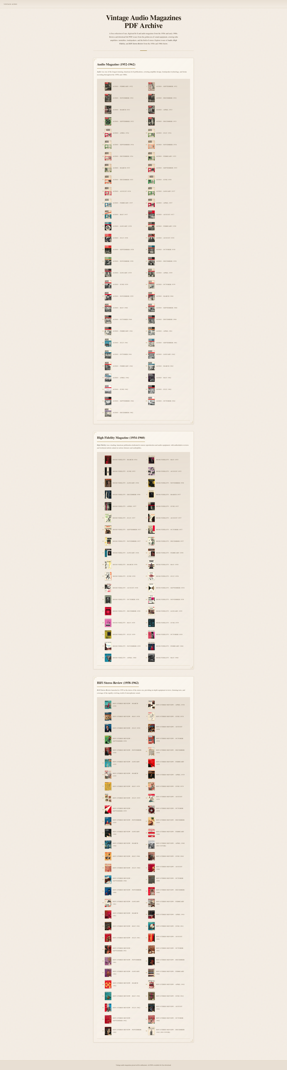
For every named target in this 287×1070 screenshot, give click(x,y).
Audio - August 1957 (165, 214)
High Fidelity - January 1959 (169, 611)
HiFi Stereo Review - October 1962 (169, 1019)
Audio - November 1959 (123, 296)
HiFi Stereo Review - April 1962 (170, 984)
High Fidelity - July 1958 (167, 576)
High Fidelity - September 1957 (127, 530)
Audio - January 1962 (165, 354)
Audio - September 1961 (166, 343)
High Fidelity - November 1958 (170, 599)
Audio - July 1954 (164, 133)
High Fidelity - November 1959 (127, 646)
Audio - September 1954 (123, 145)
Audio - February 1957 (123, 203)
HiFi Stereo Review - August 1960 (169, 868)
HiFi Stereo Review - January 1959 (126, 763)
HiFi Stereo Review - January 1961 (126, 902)
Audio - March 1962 (165, 366)
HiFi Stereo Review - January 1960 (126, 833)
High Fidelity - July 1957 (124, 518)
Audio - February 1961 (123, 331)
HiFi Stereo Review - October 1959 (169, 809)
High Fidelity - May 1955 (167, 460)
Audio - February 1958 (166, 226)
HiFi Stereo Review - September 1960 (122, 879)
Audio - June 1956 (164, 180)
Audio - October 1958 (165, 249)
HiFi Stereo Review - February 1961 (170, 902)
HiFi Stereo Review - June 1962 (170, 996)
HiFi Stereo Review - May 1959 (126, 786)
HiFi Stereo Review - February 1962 (170, 972)
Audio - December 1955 (123, 180)
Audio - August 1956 (122, 191)
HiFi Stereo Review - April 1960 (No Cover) (170, 844)
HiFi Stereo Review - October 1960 (169, 879)
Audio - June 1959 (120, 284)
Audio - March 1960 (165, 296)
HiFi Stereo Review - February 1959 (170, 763)
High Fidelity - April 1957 (124, 506)
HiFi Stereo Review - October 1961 (169, 949)
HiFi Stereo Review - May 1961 (126, 926)
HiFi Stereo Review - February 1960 (170, 833)
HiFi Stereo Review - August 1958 (169, 728)
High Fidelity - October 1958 (126, 599)
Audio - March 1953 (121, 110)
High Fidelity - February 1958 (170, 553)
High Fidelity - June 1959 (167, 623)
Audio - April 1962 (121, 378)
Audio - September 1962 (123, 401)
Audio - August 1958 (165, 238)
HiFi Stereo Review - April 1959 (170, 775)
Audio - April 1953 (164, 110)
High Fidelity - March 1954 (125, 460)
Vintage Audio (10, 4)
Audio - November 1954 (166, 145)
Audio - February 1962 (123, 366)
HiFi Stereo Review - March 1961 (125, 914)
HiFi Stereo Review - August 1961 (169, 937)
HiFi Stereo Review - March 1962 (125, 984)
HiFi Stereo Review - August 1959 (169, 798)
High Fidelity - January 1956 (126, 483)
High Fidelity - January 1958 (126, 553)
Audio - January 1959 (122, 273)
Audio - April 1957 (164, 203)
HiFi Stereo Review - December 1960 (170, 891)
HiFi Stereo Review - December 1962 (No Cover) (170, 1031)
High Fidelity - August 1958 (125, 588)
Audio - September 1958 (123, 249)
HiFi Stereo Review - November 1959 (127, 821)
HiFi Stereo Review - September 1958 (122, 739)
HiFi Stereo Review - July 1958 (126, 728)
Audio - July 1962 (164, 389)
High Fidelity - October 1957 (169, 530)
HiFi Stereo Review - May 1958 (126, 716)
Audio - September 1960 (166, 308)
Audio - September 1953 (123, 121)
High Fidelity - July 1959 (124, 634)
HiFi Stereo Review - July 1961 (126, 938)
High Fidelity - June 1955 (124, 471)
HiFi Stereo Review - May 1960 (126, 856)
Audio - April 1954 (121, 133)
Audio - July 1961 (120, 343)
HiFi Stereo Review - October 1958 (169, 739)
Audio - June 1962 (120, 389)
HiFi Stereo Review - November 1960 (127, 891)
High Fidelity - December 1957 (170, 541)
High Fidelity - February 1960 (170, 646)
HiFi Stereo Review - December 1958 (170, 751)
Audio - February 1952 (123, 86)
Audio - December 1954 (123, 156)
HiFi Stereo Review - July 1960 (126, 868)
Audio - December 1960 (166, 319)
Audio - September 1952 (166, 86)
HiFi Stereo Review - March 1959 (125, 774)
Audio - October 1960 (122, 319)
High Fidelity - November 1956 (170, 483)
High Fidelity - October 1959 (169, 634)
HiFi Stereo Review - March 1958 (125, 704)
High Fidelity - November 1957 (127, 541)
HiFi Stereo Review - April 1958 (170, 705)
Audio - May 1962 (163, 378)
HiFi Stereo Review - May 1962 (126, 996)
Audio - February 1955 (166, 156)
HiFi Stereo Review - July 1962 (126, 1008)
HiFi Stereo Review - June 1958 (170, 716)
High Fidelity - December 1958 (126, 611)
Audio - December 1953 (166, 121)
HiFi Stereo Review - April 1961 (170, 914)
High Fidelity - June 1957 (167, 506)
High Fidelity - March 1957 (168, 495)
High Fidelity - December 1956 (126, 495)
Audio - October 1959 (165, 284)
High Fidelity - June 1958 (124, 576)
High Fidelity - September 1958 (170, 588)
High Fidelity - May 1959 (124, 623)
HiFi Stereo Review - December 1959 (170, 821)
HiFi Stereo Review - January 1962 (126, 972)
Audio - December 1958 (166, 261)
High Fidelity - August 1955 (169, 471)
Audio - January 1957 (165, 191)
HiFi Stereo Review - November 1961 (127, 961)
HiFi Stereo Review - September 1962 (122, 1019)
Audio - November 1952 (123, 98)
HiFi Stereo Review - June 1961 (170, 926)
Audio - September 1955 (166, 168)
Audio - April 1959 (164, 273)
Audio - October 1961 (122, 354)
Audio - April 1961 (164, 331)
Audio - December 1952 (166, 98)
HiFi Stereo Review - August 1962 (169, 1007)
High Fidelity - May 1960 (167, 658)
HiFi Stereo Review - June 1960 (170, 856)
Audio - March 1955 (121, 168)
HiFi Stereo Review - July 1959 (126, 798)
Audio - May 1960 (120, 308)
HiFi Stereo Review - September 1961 (122, 949)
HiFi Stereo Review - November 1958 (127, 751)
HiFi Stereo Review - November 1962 (127, 1031)
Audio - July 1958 (120, 238)
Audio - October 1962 (165, 401)
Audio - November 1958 (123, 261)
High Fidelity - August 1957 (169, 518)
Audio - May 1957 (120, 214)
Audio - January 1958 (122, 226)
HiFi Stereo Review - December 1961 (170, 961)
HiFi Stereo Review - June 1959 (170, 786)
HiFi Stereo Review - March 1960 (125, 844)
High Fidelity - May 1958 (167, 565)
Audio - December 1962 (123, 413)
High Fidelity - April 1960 (124, 658)
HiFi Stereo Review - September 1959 (122, 809)
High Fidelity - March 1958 (125, 565)
